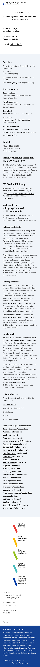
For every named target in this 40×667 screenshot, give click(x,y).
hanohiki (6, 490)
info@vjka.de (16, 44)
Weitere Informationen (20, 663)
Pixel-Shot (7, 456)
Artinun (6, 469)
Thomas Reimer (9, 444)
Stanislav (6, 502)
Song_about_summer (12, 493)
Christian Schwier (10, 450)
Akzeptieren (6, 660)
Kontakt (5, 622)
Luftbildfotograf (9, 453)
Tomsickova (8, 487)
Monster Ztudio (9, 475)
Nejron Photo (8, 508)
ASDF (5, 435)
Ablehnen (18, 660)
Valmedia (6, 432)
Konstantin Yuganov (11, 426)
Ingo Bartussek (9, 462)
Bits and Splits (8, 447)
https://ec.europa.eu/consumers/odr (20, 193)
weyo (5, 496)
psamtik (6, 478)
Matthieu (6, 499)
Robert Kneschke (10, 429)
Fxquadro (6, 465)
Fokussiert (7, 438)
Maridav (6, 459)
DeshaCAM (7, 484)
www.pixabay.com (9, 404)
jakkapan (6, 472)
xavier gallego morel (11, 441)
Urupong (6, 481)
